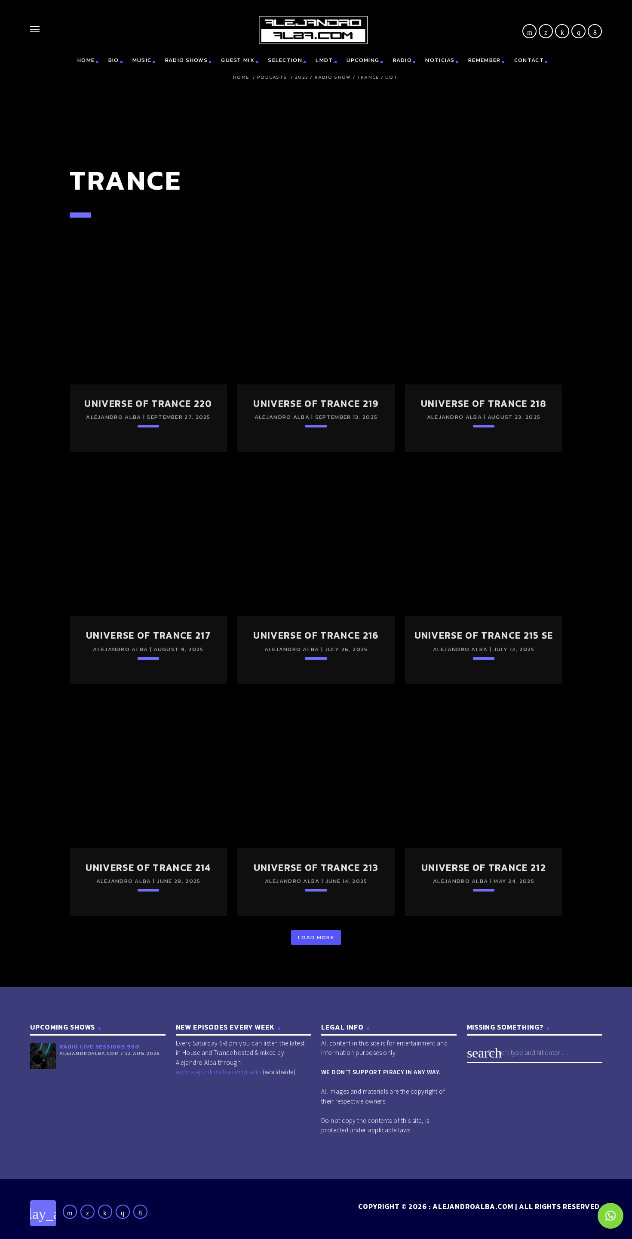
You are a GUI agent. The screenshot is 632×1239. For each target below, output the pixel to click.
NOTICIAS (439, 60)
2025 (301, 77)
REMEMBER (484, 60)
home (86, 60)
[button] (610, 1216)
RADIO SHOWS (186, 60)
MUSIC (142, 60)
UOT (391, 77)
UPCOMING (363, 60)
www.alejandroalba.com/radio (218, 1072)
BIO (113, 60)
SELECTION (285, 60)
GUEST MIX (238, 60)
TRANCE (368, 77)
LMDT (324, 60)
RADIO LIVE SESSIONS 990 (99, 1046)
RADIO (402, 60)
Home (241, 77)
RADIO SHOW (333, 77)
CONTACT (529, 60)
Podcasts (272, 77)
